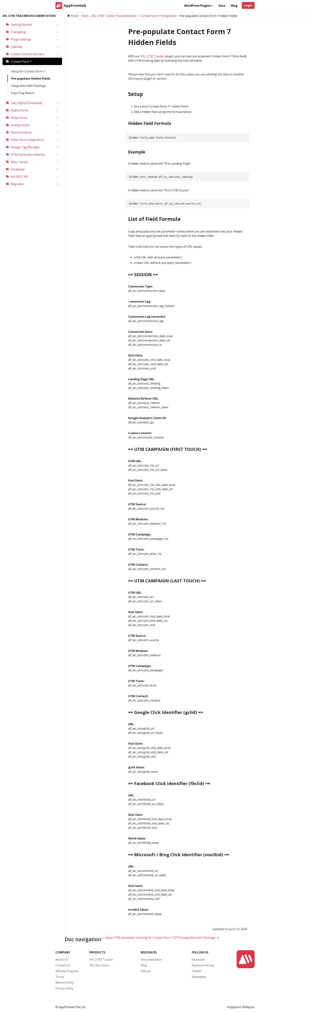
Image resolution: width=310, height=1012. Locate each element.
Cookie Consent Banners (27, 54)
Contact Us (62, 965)
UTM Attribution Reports (28, 155)
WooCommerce (21, 132)
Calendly (16, 47)
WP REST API (19, 177)
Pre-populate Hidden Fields (30, 78)
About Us (61, 960)
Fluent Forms (20, 110)
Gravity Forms (20, 125)
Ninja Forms (19, 118)
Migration (17, 184)
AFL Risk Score (99, 965)
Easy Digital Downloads (26, 103)
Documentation (151, 960)
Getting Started (21, 25)
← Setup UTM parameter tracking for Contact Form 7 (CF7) (140, 938)
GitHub (145, 971)
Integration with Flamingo (28, 86)
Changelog (18, 32)
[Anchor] (145, 93)
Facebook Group (203, 965)
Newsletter (199, 977)
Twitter (197, 971)
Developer (18, 169)
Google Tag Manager (25, 147)
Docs (222, 6)
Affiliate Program (66, 971)
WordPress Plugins (197, 6)
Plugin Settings (21, 39)
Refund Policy (64, 983)
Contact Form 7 (21, 61)
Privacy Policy (64, 988)
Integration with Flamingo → (199, 938)
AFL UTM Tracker (152, 56)
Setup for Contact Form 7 (28, 71)
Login (248, 5)
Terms (59, 977)
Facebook (198, 960)
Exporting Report (22, 93)
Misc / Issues (19, 162)
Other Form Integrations (27, 140)
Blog (234, 6)
